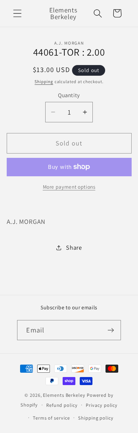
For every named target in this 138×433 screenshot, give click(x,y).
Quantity (69, 95)
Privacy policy (102, 405)
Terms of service (51, 418)
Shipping (43, 81)
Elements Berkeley (64, 395)
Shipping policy (96, 418)
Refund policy (62, 405)
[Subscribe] (111, 330)
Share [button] (74, 247)
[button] (17, 13)
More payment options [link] (69, 186)
